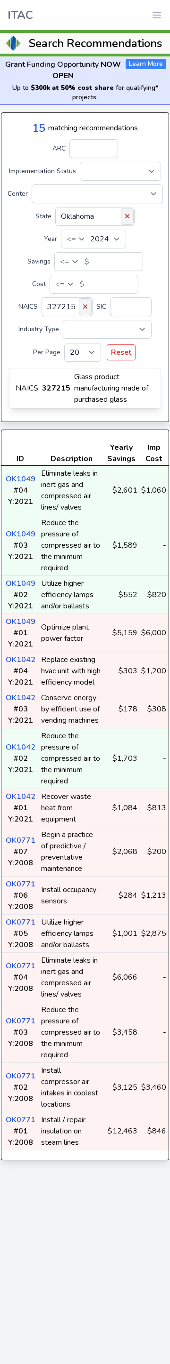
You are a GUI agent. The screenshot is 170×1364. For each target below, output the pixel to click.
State (43, 216)
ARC (59, 148)
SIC (101, 306)
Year (50, 238)
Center (18, 193)
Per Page (46, 352)
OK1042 (20, 659)
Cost (39, 283)
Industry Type (38, 329)
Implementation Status (42, 171)
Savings (39, 261)
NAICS (28, 306)
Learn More (146, 63)
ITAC (20, 15)
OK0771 (20, 840)
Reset (121, 352)
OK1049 (20, 479)
